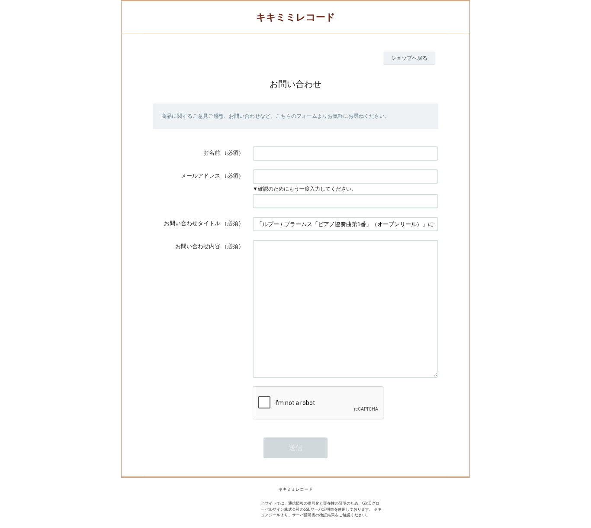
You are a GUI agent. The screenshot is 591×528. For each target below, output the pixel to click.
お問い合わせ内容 (197, 246)
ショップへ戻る (409, 58)
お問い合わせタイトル (192, 223)
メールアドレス (200, 175)
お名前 (211, 152)
